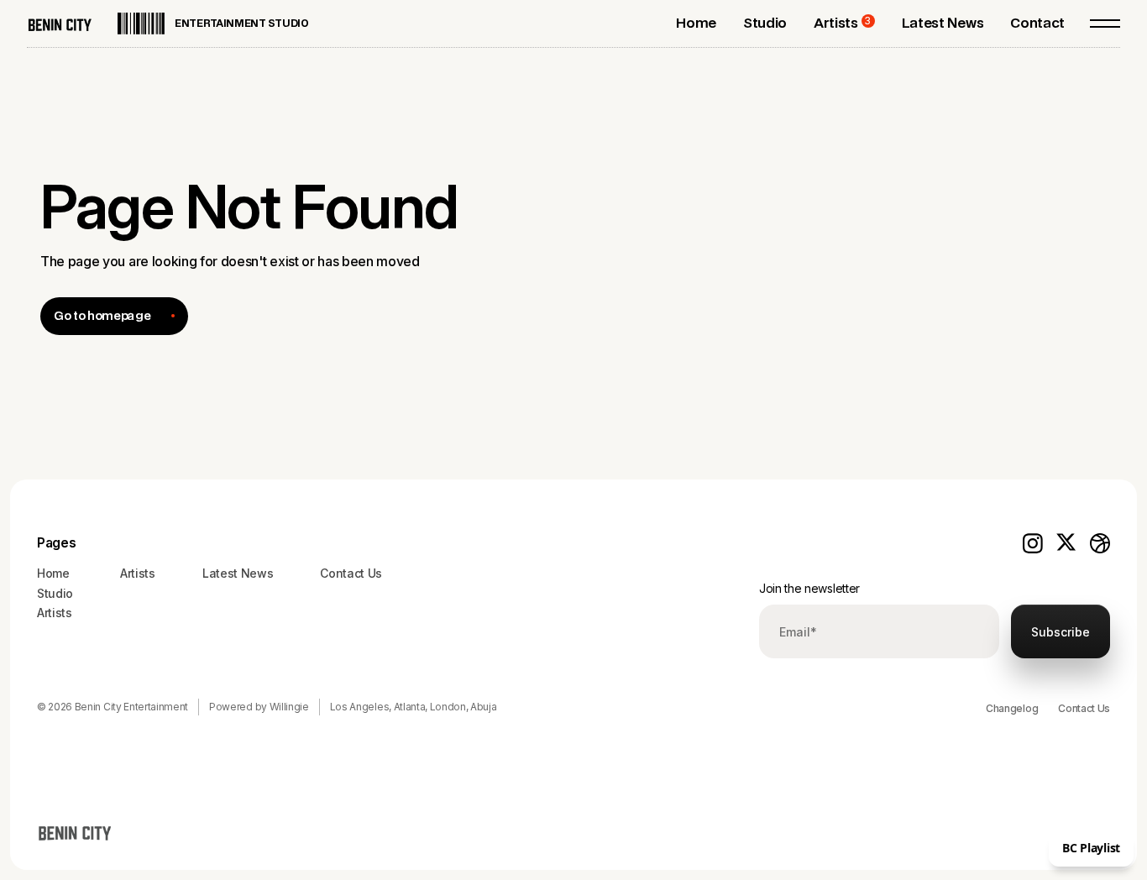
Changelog (1012, 708)
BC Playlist (1091, 848)
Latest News (237, 573)
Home (53, 573)
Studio (55, 593)
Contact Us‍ (351, 573)
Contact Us (1084, 708)
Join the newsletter (809, 588)
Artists (54, 612)
